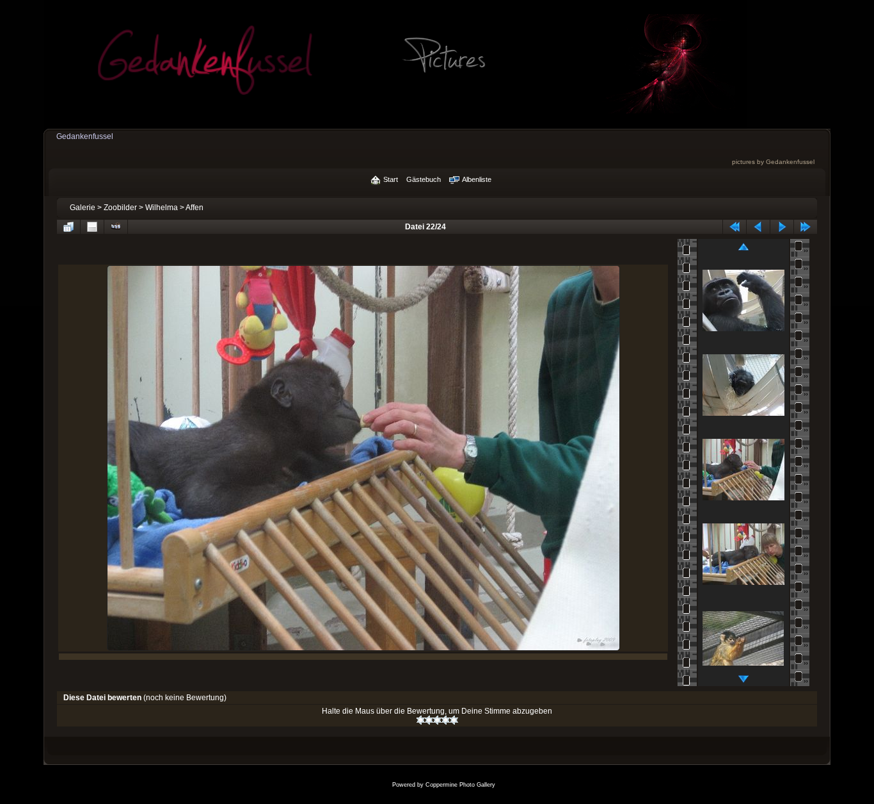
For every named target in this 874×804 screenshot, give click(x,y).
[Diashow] (115, 227)
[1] (421, 720)
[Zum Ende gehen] (805, 227)
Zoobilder (120, 207)
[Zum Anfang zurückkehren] (734, 227)
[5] (454, 720)
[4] (445, 720)
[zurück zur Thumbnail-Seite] (68, 227)
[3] (437, 720)
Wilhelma (161, 207)
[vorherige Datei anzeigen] (758, 227)
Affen (194, 207)
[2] (429, 720)
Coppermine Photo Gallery (460, 785)
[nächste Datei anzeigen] (781, 227)
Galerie (82, 207)
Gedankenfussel (84, 136)
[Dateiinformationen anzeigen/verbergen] (92, 227)
